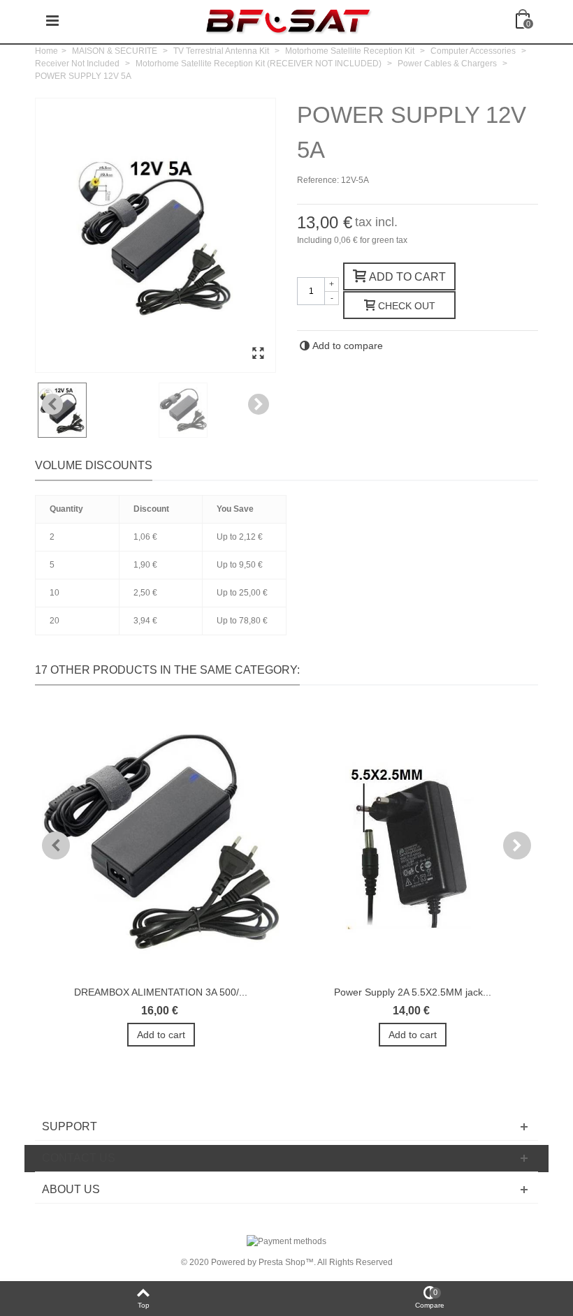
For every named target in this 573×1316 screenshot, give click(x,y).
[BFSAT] (288, 20)
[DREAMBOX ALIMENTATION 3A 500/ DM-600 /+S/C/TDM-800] (161, 842)
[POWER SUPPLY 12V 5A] (257, 354)
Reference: (318, 180)
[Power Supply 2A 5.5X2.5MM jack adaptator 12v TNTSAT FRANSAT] (412, 842)
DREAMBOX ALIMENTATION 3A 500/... (160, 992)
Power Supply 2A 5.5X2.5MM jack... (412, 992)
